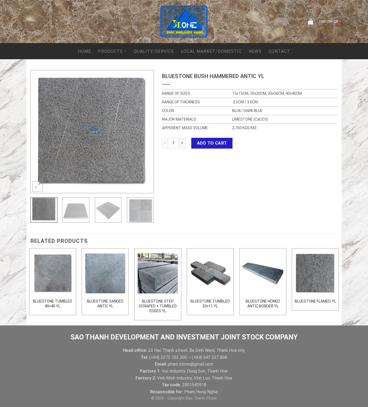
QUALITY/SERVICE (154, 51)
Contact (279, 51)
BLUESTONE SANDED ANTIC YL (105, 303)
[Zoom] (37, 186)
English (325, 21)
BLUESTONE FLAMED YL (315, 301)
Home (84, 51)
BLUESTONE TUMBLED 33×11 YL (210, 303)
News (255, 51)
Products (110, 51)
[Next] (144, 131)
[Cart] (310, 21)
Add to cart (212, 143)
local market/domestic (211, 51)
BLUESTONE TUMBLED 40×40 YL (52, 303)
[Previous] (40, 131)
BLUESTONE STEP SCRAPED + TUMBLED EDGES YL (158, 306)
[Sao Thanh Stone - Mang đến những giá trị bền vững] (184, 21)
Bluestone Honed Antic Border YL (263, 303)
